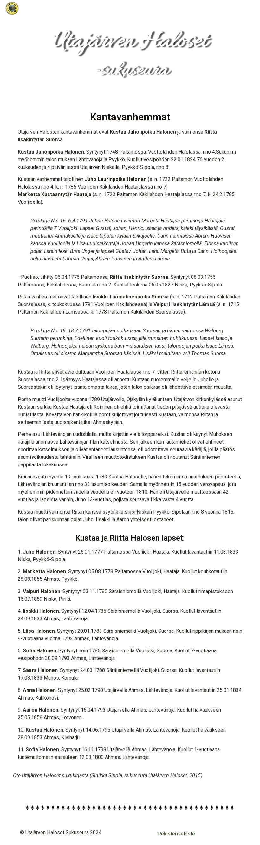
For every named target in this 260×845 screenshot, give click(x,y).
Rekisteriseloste (176, 834)
